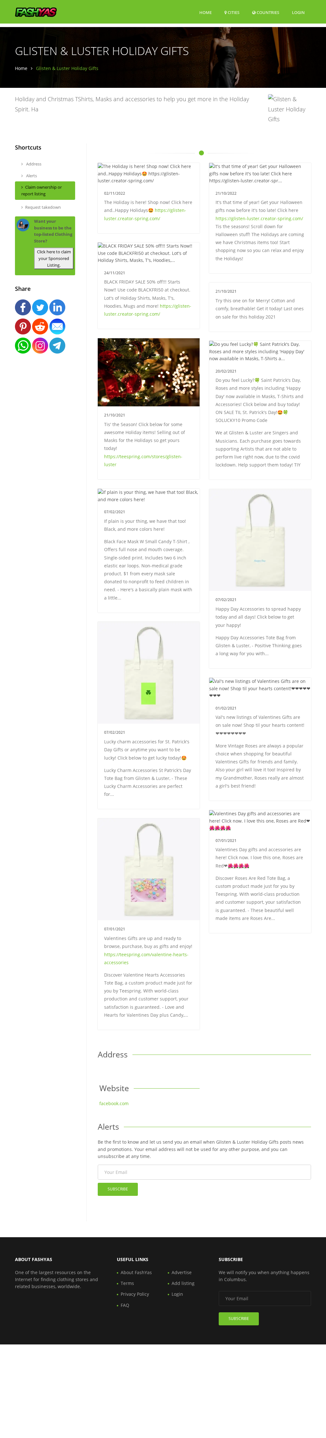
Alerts (31, 176)
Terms (127, 1283)
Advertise (182, 1272)
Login (298, 12)
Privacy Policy (135, 1294)
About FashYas (136, 1272)
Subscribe (118, 1189)
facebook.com (114, 1103)
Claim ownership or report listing (41, 190)
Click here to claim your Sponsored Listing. (54, 258)
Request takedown (43, 207)
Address (33, 164)
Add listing (183, 1283)
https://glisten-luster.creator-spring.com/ (259, 218)
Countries (267, 12)
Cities (233, 12)
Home (205, 12)
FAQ (125, 1305)
